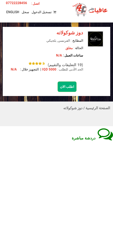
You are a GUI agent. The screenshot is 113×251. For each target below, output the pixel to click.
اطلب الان (67, 87)
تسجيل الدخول (42, 12)
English (12, 12)
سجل (25, 12)
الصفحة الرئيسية (98, 108)
